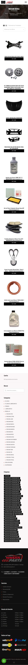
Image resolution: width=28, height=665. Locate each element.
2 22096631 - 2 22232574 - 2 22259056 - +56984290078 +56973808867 (14, 572)
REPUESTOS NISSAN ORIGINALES (11, 532)
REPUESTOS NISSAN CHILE (10, 516)
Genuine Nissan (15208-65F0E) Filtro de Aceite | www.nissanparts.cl (14, 362)
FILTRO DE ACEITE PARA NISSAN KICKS (12, 484)
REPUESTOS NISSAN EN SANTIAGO (11, 525)
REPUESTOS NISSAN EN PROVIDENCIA (12, 523)
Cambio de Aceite (7, 586)
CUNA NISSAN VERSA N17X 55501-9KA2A (14, 56)
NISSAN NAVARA (10, 429)
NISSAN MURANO (10, 426)
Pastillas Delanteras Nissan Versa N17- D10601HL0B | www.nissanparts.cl (14, 239)
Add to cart (14, 44)
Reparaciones (6, 599)
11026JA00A (7, 475)
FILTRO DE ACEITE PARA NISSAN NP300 (12, 493)
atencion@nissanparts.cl (9, 566)
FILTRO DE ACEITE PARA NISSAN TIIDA (12, 500)
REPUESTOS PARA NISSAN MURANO (11, 536)
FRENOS (7, 406)
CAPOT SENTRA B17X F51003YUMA (14, 118)
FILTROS (7, 401)
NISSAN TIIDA (9, 449)
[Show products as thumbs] (4, 26)
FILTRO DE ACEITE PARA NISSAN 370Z (12, 478)
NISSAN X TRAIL (10, 457)
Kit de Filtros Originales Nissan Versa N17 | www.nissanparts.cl (14, 208)
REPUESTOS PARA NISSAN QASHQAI (11, 541)
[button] (4, 660)
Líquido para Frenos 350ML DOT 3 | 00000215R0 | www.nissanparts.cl (14, 178)
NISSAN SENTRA (10, 444)
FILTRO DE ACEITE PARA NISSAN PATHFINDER (13, 496)
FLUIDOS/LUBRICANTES (11, 403)
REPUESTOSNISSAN (18, 514)
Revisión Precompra (7, 597)
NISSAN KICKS (9, 421)
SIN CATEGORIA (9, 462)
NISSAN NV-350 (10, 437)
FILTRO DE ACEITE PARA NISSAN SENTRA (12, 498)
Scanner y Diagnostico (8, 594)
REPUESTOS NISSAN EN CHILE (10, 518)
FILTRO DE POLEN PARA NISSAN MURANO (12, 509)
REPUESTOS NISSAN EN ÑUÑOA (11, 529)
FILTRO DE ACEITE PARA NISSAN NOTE (12, 491)
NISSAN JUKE (9, 419)
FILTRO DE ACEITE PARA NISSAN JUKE (12, 482)
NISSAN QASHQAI (10, 442)
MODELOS (19, 13)
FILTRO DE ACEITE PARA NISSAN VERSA (12, 502)
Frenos (4, 591)
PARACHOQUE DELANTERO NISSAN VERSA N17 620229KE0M (14, 147)
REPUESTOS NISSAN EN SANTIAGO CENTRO (13, 527)
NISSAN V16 (9, 452)
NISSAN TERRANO (10, 447)
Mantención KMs (6, 589)
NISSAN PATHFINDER (11, 439)
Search (5, 390)
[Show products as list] (6, 26)
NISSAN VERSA (10, 454)
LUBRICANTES (8, 408)
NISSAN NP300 (10, 434)
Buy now (14, 58)
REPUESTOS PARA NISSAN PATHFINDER (12, 538)
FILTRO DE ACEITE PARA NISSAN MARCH (12, 487)
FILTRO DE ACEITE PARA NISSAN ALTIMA (12, 480)
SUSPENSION (8, 465)
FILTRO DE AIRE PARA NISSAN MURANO (12, 507)
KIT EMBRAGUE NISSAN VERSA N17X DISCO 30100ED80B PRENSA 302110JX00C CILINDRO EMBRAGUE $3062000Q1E (14, 87)
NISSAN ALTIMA (10, 416)
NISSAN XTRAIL (10, 459)
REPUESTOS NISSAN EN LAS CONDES (12, 520)
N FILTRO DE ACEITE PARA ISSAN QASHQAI (13, 511)
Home (6, 13)
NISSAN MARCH (10, 424)
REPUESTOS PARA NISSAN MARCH (11, 534)
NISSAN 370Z (9, 414)
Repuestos (12, 13)
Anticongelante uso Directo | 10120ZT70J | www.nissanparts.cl (14, 331)
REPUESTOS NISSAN (9, 514)
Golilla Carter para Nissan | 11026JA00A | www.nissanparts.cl (14, 300)
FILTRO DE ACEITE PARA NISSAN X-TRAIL (12, 505)
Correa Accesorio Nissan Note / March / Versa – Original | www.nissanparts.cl (14, 270)
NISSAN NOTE (9, 431)
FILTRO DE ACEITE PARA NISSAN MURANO (12, 489)
